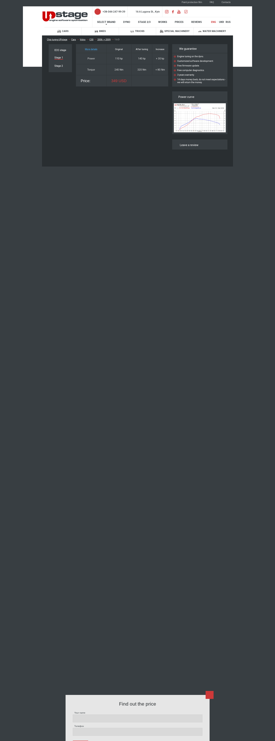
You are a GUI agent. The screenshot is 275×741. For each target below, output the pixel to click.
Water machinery (214, 31)
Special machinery (177, 31)
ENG (213, 22)
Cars (65, 31)
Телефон (79, 726)
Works (162, 22)
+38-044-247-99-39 (113, 11)
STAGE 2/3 (144, 22)
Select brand (106, 22)
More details (91, 49)
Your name (79, 712)
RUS (228, 22)
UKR (221, 22)
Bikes (102, 31)
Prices (179, 22)
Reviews (196, 22)
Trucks (139, 31)
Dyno (126, 22)
